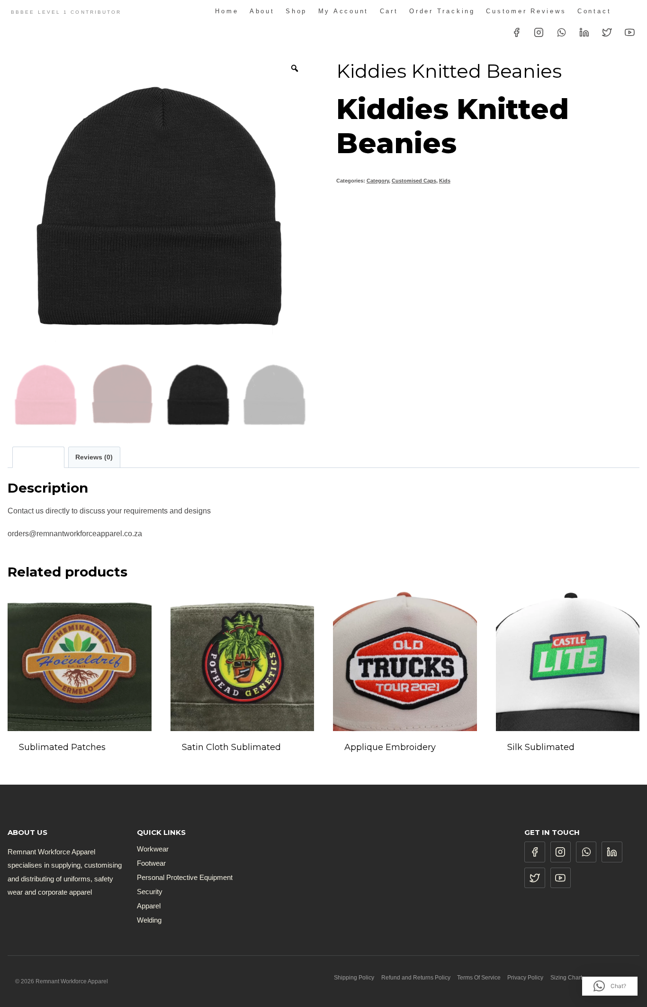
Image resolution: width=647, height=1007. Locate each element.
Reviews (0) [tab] (94, 457)
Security (149, 892)
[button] (610, 986)
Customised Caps (414, 180)
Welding (149, 920)
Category (378, 180)
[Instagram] (539, 33)
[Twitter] (607, 33)
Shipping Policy (354, 977)
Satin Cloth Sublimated (231, 747)
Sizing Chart (566, 977)
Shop (296, 11)
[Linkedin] (584, 33)
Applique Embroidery (390, 747)
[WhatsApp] (562, 33)
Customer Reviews (526, 11)
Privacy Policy (525, 977)
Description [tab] (38, 457)
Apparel (149, 906)
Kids (444, 180)
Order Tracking (442, 11)
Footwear (151, 863)
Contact (594, 11)
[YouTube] (629, 33)
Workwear (153, 849)
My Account (343, 11)
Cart (389, 11)
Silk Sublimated (541, 747)
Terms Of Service (479, 977)
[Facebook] (516, 33)
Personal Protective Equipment (185, 877)
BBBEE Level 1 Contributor (66, 12)
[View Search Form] (630, 11)
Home (226, 11)
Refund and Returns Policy (415, 977)
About (262, 11)
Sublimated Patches (62, 747)
